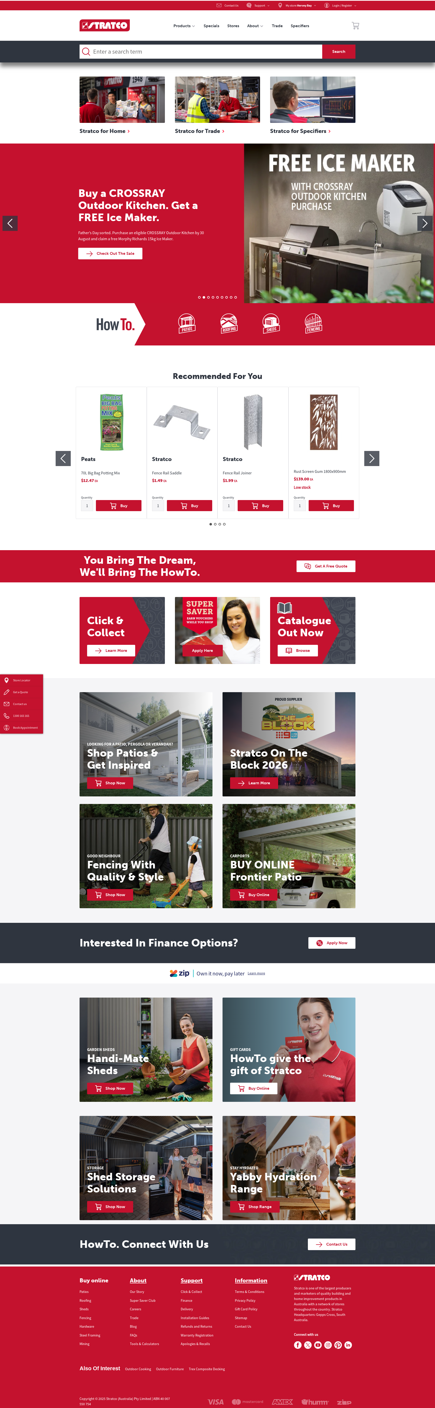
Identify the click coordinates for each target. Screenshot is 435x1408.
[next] (424, 223)
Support (192, 1280)
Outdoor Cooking (138, 1369)
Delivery (187, 1309)
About (138, 1280)
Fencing (85, 1318)
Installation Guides (195, 1318)
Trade (134, 1318)
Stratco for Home (102, 131)
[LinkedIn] (348, 1345)
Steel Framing (90, 1335)
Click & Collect (191, 1291)
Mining (84, 1344)
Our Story (137, 1291)
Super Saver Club (143, 1300)
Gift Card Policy (246, 1309)
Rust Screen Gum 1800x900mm (320, 471)
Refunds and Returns (196, 1326)
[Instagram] (328, 1345)
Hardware (87, 1326)
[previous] (10, 223)
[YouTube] (318, 1345)
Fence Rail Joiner (237, 472)
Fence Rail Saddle (167, 472)
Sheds (84, 1309)
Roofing (85, 1300)
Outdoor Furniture (170, 1369)
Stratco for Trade (197, 131)
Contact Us (243, 1326)
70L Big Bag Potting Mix (100, 472)
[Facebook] (298, 1345)
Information (251, 1280)
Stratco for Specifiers (298, 131)
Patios (84, 1291)
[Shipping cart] (355, 26)
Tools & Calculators (144, 1344)
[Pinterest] (338, 1345)
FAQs (133, 1335)
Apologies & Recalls (195, 1344)
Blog (133, 1326)
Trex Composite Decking (207, 1369)
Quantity (86, 497)
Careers (135, 1309)
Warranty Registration (197, 1335)
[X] (308, 1345)
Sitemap (241, 1318)
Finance (186, 1300)
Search (338, 51)
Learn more (256, 973)
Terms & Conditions (249, 1291)
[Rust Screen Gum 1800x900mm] (324, 427)
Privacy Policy (245, 1300)
